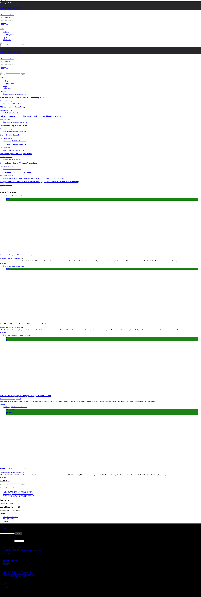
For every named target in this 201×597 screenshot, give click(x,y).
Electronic (8, 338)
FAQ (4, 528)
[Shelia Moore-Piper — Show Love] (14, 141)
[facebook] (0, 13)
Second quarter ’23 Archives (7, 541)
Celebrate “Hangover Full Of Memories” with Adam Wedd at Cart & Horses (31, 116)
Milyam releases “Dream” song (12, 107)
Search (1, 531)
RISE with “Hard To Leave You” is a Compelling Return (22, 97)
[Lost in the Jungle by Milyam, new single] (14, 195)
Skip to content (3, 0)
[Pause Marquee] (1, 186)
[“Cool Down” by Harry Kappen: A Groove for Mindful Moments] (13, 266)
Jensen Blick (6, 491)
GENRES (5, 38)
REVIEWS (6, 33)
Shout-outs (5, 587)
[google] (3, 13)
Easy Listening (10, 409)
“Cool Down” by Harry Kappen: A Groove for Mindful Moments (26, 324)
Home (1, 188)
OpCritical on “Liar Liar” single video (15, 172)
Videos (8, 414)
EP (7, 339)
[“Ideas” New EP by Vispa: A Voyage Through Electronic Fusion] (17, 335)
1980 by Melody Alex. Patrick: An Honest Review (20, 469)
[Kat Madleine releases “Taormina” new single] (12, 159)
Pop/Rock (8, 269)
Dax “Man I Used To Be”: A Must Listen (21, 491)
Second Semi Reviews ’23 (6, 510)
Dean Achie (3, 258)
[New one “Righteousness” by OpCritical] (14, 150)
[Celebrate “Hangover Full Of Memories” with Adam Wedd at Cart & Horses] (10, 113)
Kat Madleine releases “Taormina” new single (11, 8)
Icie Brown (6, 492)
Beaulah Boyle (7, 494)
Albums (8, 35)
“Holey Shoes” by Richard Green (13, 125)
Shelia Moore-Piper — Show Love (8, 5)
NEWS (5, 37)
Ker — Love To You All (6, 4)
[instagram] (1, 13)
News (4, 585)
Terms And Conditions (8, 518)
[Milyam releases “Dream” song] (12, 103)
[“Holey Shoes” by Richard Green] (15, 122)
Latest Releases (10, 34)
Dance (8, 198)
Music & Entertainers (5, 17)
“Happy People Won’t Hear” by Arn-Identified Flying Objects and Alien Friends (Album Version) (39, 182)
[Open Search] (1, 43)
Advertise (5, 521)
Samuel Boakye (4, 327)
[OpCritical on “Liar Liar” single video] (12, 169)
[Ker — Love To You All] (17, 131)
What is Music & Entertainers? (10, 517)
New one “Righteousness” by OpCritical (10, 7)
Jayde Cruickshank (8, 495)
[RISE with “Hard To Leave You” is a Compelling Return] (14, 94)
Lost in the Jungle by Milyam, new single (16, 255)
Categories (2, 503)
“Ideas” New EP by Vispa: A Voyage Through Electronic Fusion (25, 396)
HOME (5, 31)
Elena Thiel (6, 496)
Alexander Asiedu (4, 399)
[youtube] (4, 13)
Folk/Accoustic (10, 412)
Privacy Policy (6, 519)
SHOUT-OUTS (7, 40)
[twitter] (2, 13)
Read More (3, 263)
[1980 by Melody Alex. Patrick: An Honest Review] (15, 407)
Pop (7, 199)
